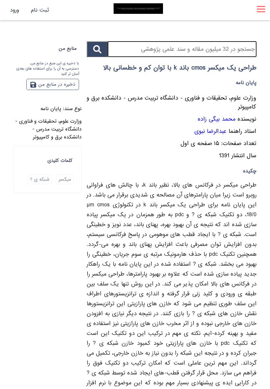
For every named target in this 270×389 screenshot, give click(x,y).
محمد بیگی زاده (216, 119)
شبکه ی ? (39, 179)
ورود (14, 10)
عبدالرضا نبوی (210, 131)
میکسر (65, 179)
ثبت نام (40, 10)
